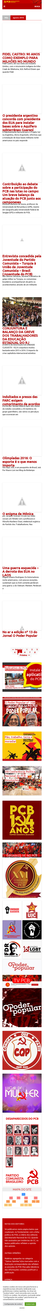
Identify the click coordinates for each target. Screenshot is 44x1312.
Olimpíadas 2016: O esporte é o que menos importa (19, 461)
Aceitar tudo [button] (30, 1304)
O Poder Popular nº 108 (20, 702)
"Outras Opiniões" (12, 1261)
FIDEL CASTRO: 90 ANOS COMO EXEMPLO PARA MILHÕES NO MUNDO (21, 57)
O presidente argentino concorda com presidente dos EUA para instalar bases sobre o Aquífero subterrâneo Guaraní (21, 123)
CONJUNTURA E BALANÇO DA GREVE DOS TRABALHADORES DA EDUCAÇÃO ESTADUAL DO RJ (20, 335)
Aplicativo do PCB (16, 668)
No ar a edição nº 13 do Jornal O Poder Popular (19, 633)
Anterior (18, 650)
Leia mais (22, 1307)
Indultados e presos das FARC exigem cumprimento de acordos (21, 400)
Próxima (23, 655)
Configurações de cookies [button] (13, 1304)
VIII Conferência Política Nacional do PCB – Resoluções (20, 776)
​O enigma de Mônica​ (17, 514)
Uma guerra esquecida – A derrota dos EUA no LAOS (20, 571)
